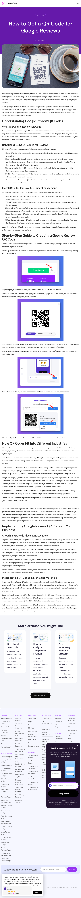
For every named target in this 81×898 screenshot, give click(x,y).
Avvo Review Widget (5, 791)
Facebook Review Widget (7, 775)
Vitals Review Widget (5, 833)
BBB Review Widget (5, 785)
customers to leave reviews (60, 94)
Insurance (31, 743)
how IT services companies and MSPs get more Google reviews (53, 474)
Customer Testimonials (59, 738)
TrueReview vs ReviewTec (33, 773)
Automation (5, 744)
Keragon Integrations (46, 733)
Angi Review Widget (5, 844)
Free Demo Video (7, 718)
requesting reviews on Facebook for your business (32, 494)
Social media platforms (10, 595)
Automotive (32, 718)
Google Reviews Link (6, 740)
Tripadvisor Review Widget (6, 801)
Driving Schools (33, 746)
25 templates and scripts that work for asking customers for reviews (26, 481)
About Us (58, 718)
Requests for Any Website (19, 776)
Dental (30, 725)
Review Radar (46, 498)
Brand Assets (72, 730)
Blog (69, 739)
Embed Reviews (6, 765)
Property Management (32, 735)
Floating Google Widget (6, 761)
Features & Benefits (4, 731)
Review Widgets (6, 757)
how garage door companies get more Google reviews (33, 471)
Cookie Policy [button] (10, 886)
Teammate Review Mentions (19, 789)
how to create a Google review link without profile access (41, 487)
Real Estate (32, 740)
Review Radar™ (6, 747)
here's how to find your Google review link (23, 484)
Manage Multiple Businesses (19, 782)
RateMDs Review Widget (6, 817)
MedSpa (31, 728)
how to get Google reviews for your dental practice (48, 458)
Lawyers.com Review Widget (6, 796)
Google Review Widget (6, 769)
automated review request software (18, 515)
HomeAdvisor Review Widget (6, 854)
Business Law (32, 731)
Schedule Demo (6, 727)
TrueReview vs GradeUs (33, 778)
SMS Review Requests (19, 740)
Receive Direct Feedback (20, 770)
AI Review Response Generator (18, 726)
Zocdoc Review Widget (6, 812)
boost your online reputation (25, 94)
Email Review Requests (19, 745)
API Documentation (47, 723)
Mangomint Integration (45, 740)
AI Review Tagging (18, 801)
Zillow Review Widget (5, 780)
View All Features (18, 719)
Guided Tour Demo (5, 723)
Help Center (72, 724)
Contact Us (58, 722)
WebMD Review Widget (6, 828)
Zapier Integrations (46, 728)
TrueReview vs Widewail (33, 767)
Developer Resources (71, 719)
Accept (36, 892)
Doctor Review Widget (6, 838)
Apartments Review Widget (6, 849)
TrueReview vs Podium (33, 762)
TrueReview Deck (72, 734)
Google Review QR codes (30, 540)
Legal (30, 722)
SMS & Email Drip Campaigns (19, 757)
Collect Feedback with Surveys (20, 764)
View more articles (40, 695)
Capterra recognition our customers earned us (30, 461)
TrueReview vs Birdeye (33, 757)
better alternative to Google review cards (38, 491)
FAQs (69, 727)
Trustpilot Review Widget (7, 806)
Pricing (3, 735)
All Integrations (47, 718)
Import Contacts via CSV (19, 733)
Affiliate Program (58, 726)
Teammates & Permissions (20, 750)
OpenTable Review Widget (6, 860)
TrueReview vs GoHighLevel (33, 788)
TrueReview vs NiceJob (33, 783)
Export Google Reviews (20, 796)
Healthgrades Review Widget (6, 822)
